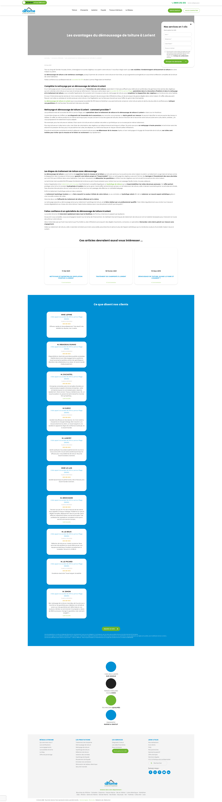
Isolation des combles (83, 754)
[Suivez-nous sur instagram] (155, 772)
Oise (78, 794)
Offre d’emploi (153, 754)
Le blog (42, 752)
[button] (190, 24)
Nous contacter (191, 10)
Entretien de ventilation (83, 762)
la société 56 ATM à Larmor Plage (121, 91)
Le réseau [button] (129, 10)
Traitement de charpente (84, 742)
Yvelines (131, 794)
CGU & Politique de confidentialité (159, 759)
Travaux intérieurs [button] (115, 10)
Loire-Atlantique (132, 792)
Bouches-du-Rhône (83, 792)
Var (126, 794)
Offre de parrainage (46, 754)
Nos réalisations (153, 742)
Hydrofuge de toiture (82, 749)
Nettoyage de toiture (82, 747)
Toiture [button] (74, 10)
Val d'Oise (112, 794)
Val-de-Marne (103, 794)
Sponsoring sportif (154, 752)
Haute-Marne (110, 792)
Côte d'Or (138, 794)
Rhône (83, 794)
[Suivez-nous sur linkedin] (168, 772)
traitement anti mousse (70, 184)
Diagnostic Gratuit (118, 742)
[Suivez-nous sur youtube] (164, 772)
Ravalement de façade (83, 759)
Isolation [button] (94, 10)
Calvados (94, 792)
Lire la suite (67, 398)
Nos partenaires (153, 749)
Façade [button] (103, 10)
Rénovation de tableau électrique (86, 764)
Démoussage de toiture (83, 745)
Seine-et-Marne (92, 794)
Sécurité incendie (81, 767)
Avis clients (151, 745)
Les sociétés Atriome (46, 749)
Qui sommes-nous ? (46, 742)
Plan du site (92, 800)
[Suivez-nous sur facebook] (150, 772)
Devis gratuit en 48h (120, 751)
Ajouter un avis (109, 629)
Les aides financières (118, 745)
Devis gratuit (175, 10)
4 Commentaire (156, 282)
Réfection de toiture (82, 752)
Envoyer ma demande (174, 61)
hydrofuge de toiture (114, 184)
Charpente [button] (84, 10)
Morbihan (142, 792)
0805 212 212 (179, 3)
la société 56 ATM (77, 79)
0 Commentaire (111, 282)
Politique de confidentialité (181, 56)
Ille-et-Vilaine (120, 792)
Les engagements (45, 747)
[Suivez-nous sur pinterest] (159, 772)
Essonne (102, 792)
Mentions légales (153, 757)
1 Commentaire (66, 282)
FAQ (149, 747)
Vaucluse (120, 794)
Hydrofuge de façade (82, 757)
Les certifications (45, 745)
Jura (144, 794)
